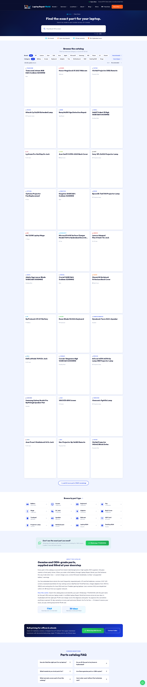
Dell (54, 55)
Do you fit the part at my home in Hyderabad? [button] (86, 663)
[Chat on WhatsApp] (142, 682)
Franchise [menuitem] (107, 6)
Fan (69, 59)
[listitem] (40, 86)
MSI (88, 55)
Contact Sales (112, 630)
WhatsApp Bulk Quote (94, 630)
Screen (46, 59)
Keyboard (54, 59)
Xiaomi (106, 55)
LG (100, 55)
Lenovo (42, 55)
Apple (65, 55)
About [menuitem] (82, 6)
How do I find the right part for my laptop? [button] (53, 662)
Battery (39, 59)
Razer (94, 55)
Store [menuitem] (97, 6)
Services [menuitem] (63, 6)
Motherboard (77, 59)
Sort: (108, 62)
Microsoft (73, 55)
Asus (59, 55)
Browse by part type (72, 498)
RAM (85, 59)
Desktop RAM (93, 59)
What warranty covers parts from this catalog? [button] (52, 679)
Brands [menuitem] (54, 6)
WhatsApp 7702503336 (98, 543)
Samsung (81, 55)
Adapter (62, 59)
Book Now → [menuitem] (117, 6)
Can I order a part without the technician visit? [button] (89, 679)
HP (35, 55)
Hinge (101, 59)
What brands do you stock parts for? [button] (51, 671)
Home (69, 14)
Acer (48, 55)
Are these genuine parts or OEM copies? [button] (89, 671)
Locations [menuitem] (73, 6)
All (31, 55)
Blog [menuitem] (89, 6)
